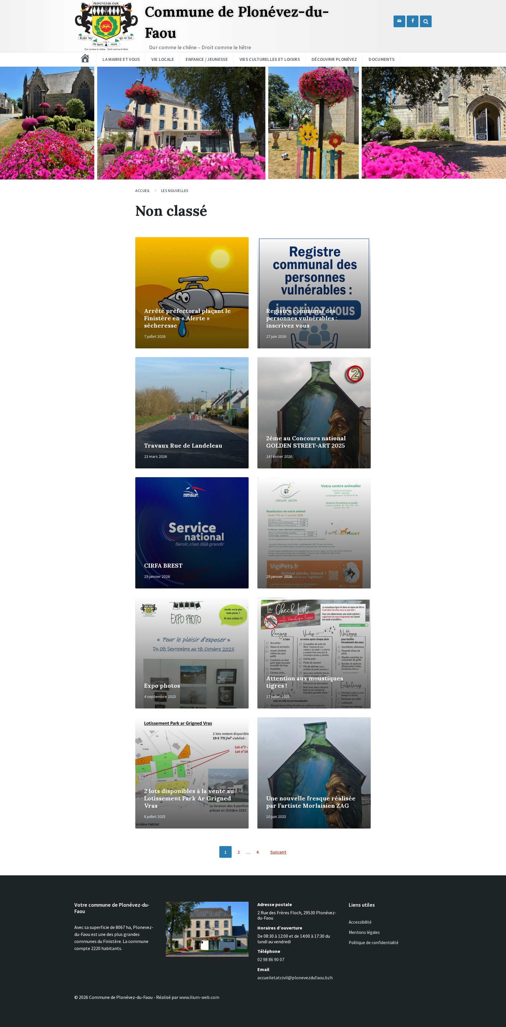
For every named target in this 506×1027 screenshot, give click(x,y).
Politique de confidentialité (374, 942)
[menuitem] (85, 58)
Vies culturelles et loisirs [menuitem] (270, 59)
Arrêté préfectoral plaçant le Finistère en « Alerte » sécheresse (187, 318)
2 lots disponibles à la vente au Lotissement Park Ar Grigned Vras (189, 798)
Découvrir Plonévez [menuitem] (334, 59)
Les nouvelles (174, 190)
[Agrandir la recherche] (426, 21)
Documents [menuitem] (381, 59)
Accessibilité (360, 922)
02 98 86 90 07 (270, 959)
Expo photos (162, 685)
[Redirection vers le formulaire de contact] (399, 21)
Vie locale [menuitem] (162, 59)
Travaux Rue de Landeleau (183, 445)
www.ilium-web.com (199, 997)
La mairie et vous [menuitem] (121, 59)
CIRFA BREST (163, 565)
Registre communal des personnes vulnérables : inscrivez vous (301, 318)
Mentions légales (364, 932)
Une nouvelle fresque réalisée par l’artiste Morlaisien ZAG (310, 802)
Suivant (278, 852)
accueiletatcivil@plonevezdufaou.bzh (295, 977)
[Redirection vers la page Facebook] (412, 21)
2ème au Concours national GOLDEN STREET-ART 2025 (306, 441)
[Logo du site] (106, 50)
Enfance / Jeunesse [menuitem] (207, 59)
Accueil (142, 190)
